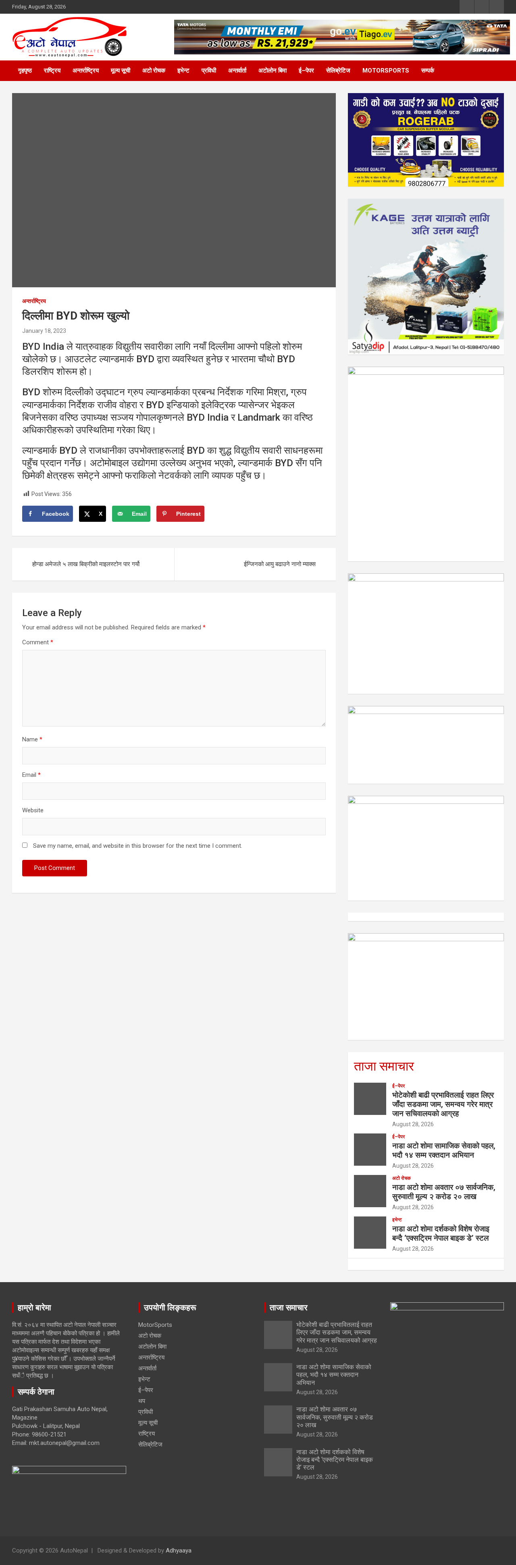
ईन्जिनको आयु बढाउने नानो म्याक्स (280, 564)
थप (141, 1401)
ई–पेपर (306, 70)
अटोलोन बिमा (272, 70)
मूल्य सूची (120, 70)
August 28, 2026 (413, 1124)
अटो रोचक (153, 70)
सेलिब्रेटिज (338, 70)
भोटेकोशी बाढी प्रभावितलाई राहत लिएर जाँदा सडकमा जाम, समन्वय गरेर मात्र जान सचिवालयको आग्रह (443, 1104)
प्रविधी (209, 70)
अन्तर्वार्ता (237, 70)
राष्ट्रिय (52, 70)
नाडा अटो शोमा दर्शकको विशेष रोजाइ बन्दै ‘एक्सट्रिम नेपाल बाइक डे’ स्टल (440, 1233)
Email (31, 774)
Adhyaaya (178, 1550)
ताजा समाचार (384, 1066)
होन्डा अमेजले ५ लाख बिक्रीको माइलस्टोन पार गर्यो (85, 564)
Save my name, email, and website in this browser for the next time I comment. (137, 845)
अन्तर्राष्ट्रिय (86, 70)
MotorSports (385, 70)
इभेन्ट (183, 70)
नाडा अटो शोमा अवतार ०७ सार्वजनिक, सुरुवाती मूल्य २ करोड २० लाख (443, 1192)
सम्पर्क (427, 70)
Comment (37, 642)
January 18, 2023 (44, 331)
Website (33, 810)
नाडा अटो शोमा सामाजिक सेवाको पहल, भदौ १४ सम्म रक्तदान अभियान (443, 1150)
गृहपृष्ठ (25, 70)
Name (32, 739)
